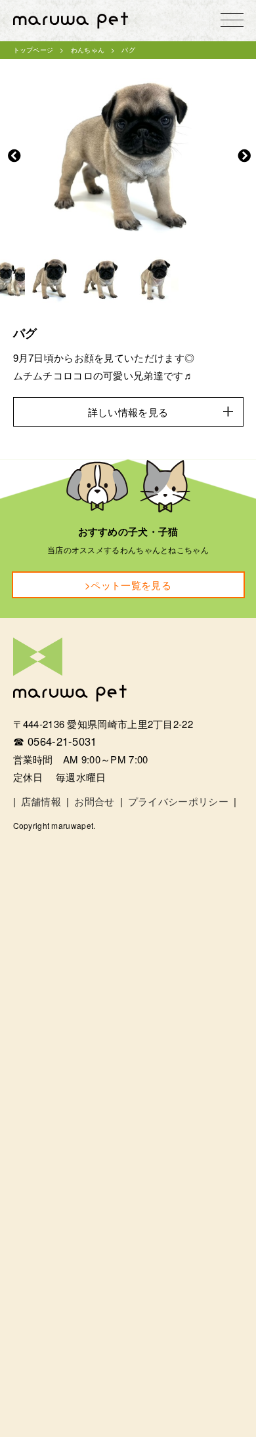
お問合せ (94, 801)
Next (244, 156)
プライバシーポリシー (178, 801)
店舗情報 (41, 801)
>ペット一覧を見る (128, 585)
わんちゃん (88, 49)
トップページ (33, 49)
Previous (14, 156)
